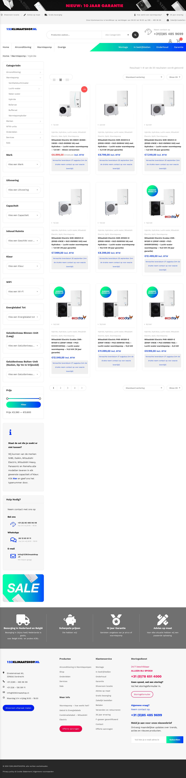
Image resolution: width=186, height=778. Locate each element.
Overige (62, 47)
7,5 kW (56, 125)
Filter (23, 404)
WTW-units (11, 126)
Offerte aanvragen (70, 729)
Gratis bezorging (55, 15)
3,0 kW (102, 125)
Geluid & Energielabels (70, 710)
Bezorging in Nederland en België (23, 628)
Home (6, 47)
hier (15, 478)
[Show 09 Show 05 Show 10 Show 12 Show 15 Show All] (174, 77)
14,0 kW (56, 324)
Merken (9, 121)
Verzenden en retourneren (108, 710)
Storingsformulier (142, 694)
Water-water (14, 94)
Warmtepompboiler (17, 116)
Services (10, 137)
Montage (123, 47)
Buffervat (13, 110)
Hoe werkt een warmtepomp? (149, 15)
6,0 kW (149, 125)
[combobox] (23, 164)
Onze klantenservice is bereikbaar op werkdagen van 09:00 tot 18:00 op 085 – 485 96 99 (123, 20)
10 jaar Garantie (116, 628)
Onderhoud (162, 47)
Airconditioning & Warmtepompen (75, 667)
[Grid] (54, 80)
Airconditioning (23, 47)
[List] (67, 80)
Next (82, 388)
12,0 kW (149, 223)
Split (65, 136)
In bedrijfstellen (142, 47)
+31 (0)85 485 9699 (146, 715)
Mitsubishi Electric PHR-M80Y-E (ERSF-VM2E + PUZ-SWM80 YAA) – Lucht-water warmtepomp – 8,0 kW (161, 342)
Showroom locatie (11, 15)
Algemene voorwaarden (43, 772)
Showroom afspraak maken (18, 708)
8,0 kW (149, 324)
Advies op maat (33, 15)
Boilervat (13, 105)
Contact (99, 724)
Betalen (99, 705)
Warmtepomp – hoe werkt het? (74, 705)
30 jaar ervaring (176, 15)
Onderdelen (11, 132)
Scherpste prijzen (69, 628)
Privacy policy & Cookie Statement (17, 772)
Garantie (178, 47)
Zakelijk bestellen (177, 20)
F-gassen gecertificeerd (107, 719)
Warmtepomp (44, 47)
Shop (62, 672)
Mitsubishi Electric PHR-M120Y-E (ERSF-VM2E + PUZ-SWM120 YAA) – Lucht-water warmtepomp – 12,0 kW (115, 342)
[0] (179, 41)
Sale (60, 136)
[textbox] (23, 164)
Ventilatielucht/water (19, 83)
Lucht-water (72, 132)
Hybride (54, 132)
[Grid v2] (60, 80)
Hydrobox (62, 132)
